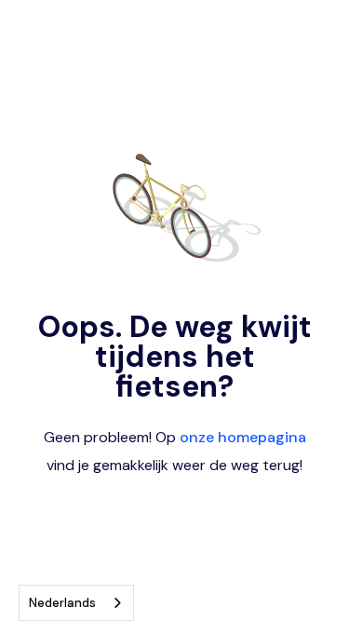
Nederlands (62, 603)
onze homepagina (243, 437)
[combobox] (76, 603)
